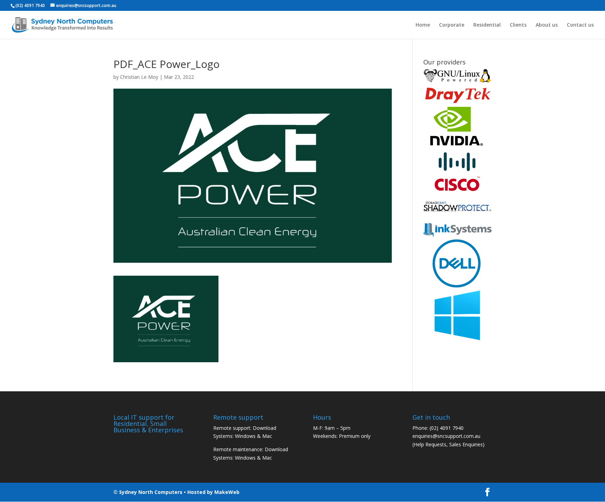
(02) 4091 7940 (447, 428)
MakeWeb (226, 492)
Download (264, 428)
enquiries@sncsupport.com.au (446, 436)
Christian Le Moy (139, 77)
